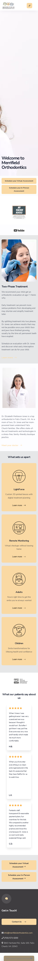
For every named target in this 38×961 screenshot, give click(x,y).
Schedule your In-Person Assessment (19, 189)
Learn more (7, 357)
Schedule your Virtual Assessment (19, 181)
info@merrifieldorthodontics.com (18, 933)
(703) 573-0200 (11, 938)
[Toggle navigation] (34, 5)
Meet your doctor (10, 445)
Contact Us (17, 921)
